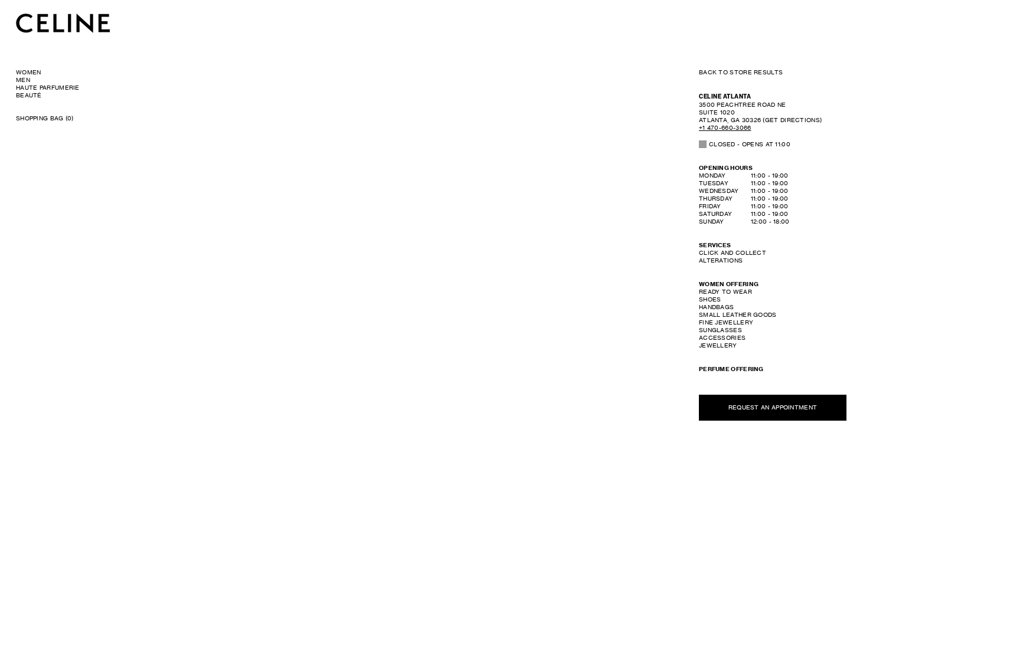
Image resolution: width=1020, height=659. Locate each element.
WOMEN (28, 72)
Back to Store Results (741, 72)
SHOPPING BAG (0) (45, 118)
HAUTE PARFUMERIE (48, 87)
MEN (23, 79)
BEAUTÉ (29, 95)
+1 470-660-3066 (725, 127)
